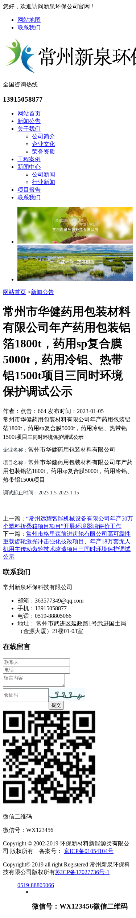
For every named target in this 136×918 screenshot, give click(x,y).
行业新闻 (43, 182)
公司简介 (43, 136)
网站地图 (29, 20)
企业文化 (43, 144)
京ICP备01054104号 (89, 851)
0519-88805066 (35, 885)
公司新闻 (43, 174)
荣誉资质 (43, 151)
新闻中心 (29, 167)
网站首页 (29, 113)
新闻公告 (29, 121)
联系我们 (29, 27)
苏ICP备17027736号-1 (82, 872)
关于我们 (29, 129)
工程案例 (29, 159)
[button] (67, 694)
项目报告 (29, 190)
